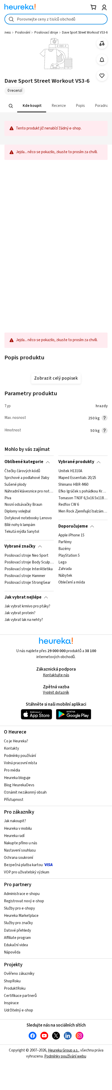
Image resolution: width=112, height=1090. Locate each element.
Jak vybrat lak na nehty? (23, 619)
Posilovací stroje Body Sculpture (29, 562)
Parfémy (65, 542)
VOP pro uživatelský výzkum (26, 872)
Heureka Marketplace (21, 915)
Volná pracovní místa (20, 763)
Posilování (22, 32)
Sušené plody (15, 484)
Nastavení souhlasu (20, 850)
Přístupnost (13, 799)
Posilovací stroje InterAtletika (28, 569)
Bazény (64, 549)
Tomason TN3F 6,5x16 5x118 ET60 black (83, 498)
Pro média (12, 770)
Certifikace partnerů (20, 995)
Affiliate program (17, 937)
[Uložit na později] (102, 75)
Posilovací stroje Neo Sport (26, 555)
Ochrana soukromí (18, 857)
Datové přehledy (17, 930)
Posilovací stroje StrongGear (27, 582)
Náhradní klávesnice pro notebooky (29, 491)
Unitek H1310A (70, 471)
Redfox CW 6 (68, 504)
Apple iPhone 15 (71, 535)
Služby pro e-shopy (19, 908)
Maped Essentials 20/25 (77, 478)
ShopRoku (12, 981)
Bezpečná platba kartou (23, 865)
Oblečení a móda (71, 582)
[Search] (11, 106)
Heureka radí (14, 836)
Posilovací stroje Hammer (24, 575)
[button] (31, 106)
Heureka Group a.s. (63, 1050)
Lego (62, 562)
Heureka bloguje (17, 778)
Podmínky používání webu (65, 1056)
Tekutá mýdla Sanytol (21, 531)
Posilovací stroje (46, 32)
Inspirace (11, 1003)
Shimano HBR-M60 (73, 484)
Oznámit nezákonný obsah (25, 792)
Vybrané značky (19, 546)
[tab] (31, 106)
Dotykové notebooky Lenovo (28, 518)
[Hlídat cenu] (102, 59)
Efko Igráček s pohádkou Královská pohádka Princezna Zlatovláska (83, 491)
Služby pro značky (18, 923)
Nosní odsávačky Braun (23, 504)
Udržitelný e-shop (18, 1010)
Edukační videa (16, 945)
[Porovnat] (102, 43)
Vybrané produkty (76, 462)
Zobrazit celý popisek (56, 378)
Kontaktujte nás (56, 675)
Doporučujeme (73, 526)
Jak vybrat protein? (19, 613)
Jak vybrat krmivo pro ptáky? (27, 606)
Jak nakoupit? (15, 821)
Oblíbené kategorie (23, 462)
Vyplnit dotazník (56, 692)
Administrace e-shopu (22, 894)
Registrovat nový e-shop (24, 901)
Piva (7, 498)
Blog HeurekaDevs (19, 785)
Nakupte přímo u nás (20, 843)
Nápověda (12, 952)
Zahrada (65, 569)
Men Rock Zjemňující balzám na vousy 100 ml (83, 511)
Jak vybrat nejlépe (22, 597)
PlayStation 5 (69, 555)
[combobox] (56, 19)
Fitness (6, 32)
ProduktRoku (15, 988)
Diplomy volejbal (17, 511)
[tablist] (56, 106)
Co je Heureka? (16, 741)
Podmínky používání (20, 755)
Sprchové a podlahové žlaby (26, 478)
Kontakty (11, 748)
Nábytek (65, 575)
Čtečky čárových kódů (22, 471)
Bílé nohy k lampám (19, 525)
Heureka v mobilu (18, 828)
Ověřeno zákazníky (19, 973)
